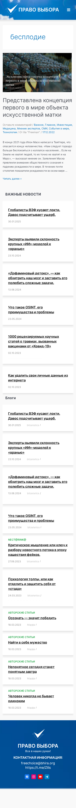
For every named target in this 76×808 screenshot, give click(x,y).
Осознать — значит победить (32, 618)
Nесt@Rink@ (17, 539)
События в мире (59, 128)
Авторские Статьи (21, 612)
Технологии (10, 132)
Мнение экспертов (28, 128)
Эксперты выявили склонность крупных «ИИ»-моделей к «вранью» (33, 244)
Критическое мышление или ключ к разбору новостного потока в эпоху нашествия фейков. (38, 550)
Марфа (31, 624)
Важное (39, 124)
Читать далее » (12, 178)
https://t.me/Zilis (38, 767)
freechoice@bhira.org (38, 763)
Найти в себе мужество (27, 642)
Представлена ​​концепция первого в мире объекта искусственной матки (37, 107)
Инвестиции (64, 124)
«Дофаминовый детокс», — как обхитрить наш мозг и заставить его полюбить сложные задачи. (37, 278)
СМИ (44, 128)
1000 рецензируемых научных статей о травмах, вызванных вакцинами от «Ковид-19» (33, 341)
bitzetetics (33, 425)
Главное (50, 124)
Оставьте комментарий (17, 124)
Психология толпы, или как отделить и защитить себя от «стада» (32, 584)
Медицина (9, 128)
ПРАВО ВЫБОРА (38, 9)
